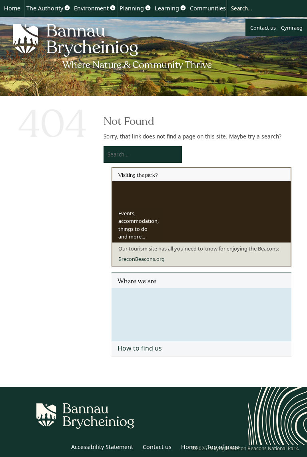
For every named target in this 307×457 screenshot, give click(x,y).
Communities (208, 8)
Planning (132, 8)
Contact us (263, 27)
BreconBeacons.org (141, 259)
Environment (91, 8)
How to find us (140, 348)
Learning (167, 8)
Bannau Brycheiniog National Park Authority (113, 45)
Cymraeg (292, 27)
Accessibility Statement (102, 447)
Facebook (59, 448)
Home (12, 8)
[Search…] (260, 8)
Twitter (41, 448)
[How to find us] (201, 312)
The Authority (44, 8)
